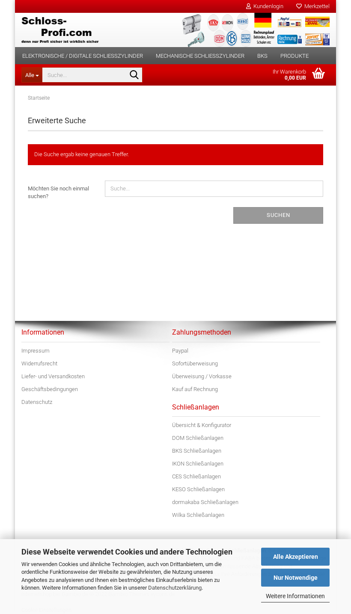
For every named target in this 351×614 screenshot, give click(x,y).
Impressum (35, 350)
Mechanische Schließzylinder (200, 56)
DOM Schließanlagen (197, 438)
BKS (262, 56)
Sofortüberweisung (195, 363)
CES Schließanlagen (196, 476)
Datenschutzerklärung (175, 587)
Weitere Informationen (295, 596)
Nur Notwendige (296, 577)
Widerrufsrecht (39, 363)
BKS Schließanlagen (196, 451)
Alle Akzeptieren (295, 556)
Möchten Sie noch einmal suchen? (58, 192)
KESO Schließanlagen (198, 489)
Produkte (294, 56)
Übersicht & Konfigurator (201, 425)
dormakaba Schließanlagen (205, 502)
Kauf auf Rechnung (195, 389)
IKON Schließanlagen (197, 463)
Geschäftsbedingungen (49, 389)
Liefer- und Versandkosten (53, 376)
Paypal (180, 350)
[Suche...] (134, 75)
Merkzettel (316, 6)
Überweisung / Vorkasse (202, 376)
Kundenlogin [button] (267, 6)
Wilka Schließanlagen (198, 515)
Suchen (278, 215)
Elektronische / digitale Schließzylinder (82, 56)
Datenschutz (36, 402)
